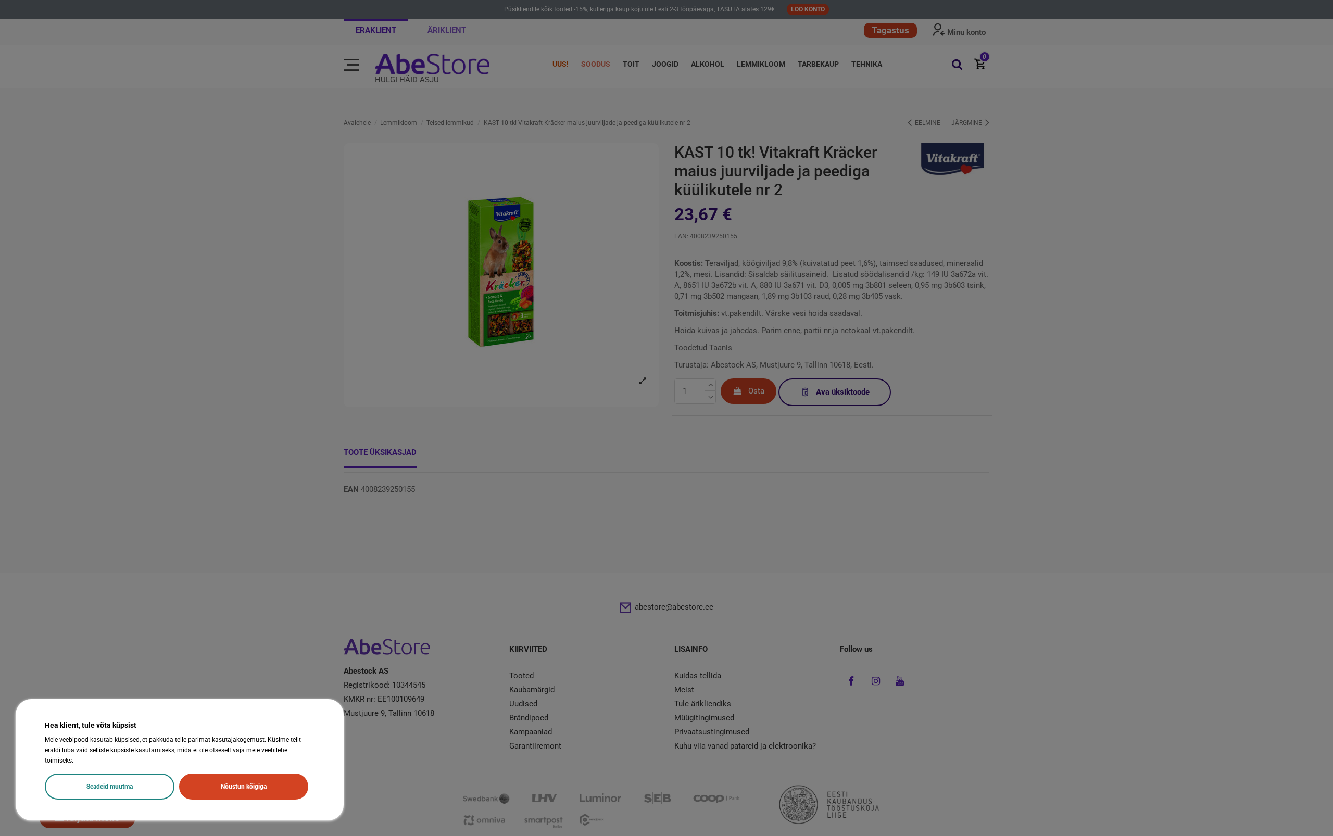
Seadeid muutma (109, 786)
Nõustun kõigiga (244, 786)
